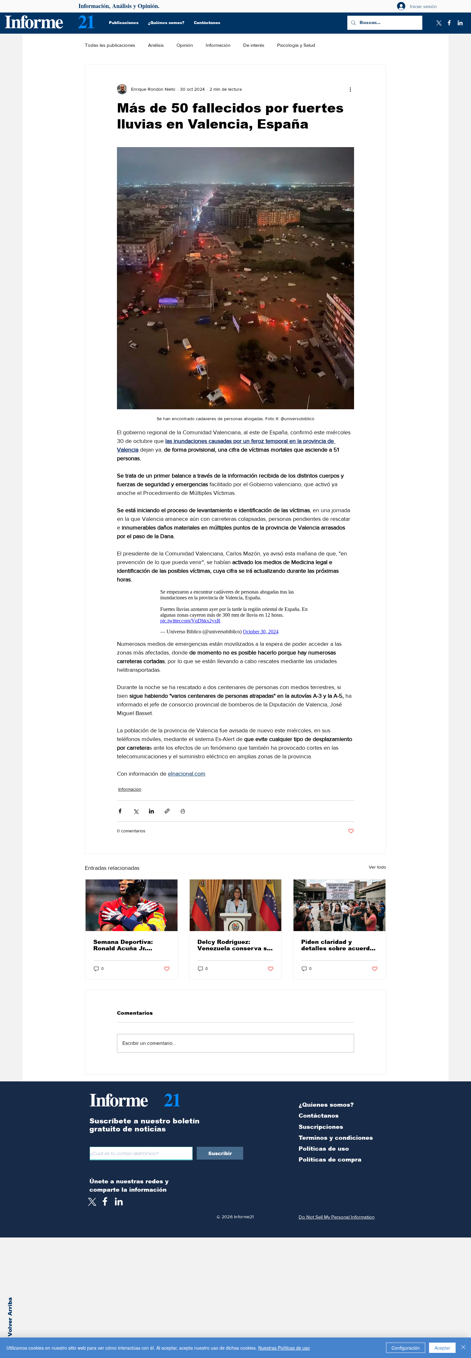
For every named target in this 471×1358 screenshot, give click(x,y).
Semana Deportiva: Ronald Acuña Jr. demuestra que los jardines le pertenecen (128, 945)
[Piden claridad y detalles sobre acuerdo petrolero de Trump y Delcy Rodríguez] (339, 905)
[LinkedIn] (460, 22)
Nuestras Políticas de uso (284, 1348)
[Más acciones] (350, 89)
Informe (33, 21)
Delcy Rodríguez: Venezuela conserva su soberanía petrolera (234, 945)
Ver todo (377, 867)
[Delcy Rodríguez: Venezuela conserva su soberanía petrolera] (236, 905)
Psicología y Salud (296, 45)
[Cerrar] (463, 1348)
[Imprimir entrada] (183, 811)
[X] (438, 22)
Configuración (406, 1348)
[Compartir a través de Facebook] (120, 811)
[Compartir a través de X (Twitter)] (136, 811)
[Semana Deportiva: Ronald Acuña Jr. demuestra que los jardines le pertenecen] (132, 905)
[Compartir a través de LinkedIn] (151, 811)
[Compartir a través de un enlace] (167, 811)
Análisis (156, 45)
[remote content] (235, 612)
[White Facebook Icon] (105, 1201)
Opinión (185, 45)
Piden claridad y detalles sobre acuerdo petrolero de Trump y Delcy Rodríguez (337, 945)
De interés (253, 45)
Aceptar (442, 1348)
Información (218, 45)
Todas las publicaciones (110, 45)
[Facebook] (449, 22)
